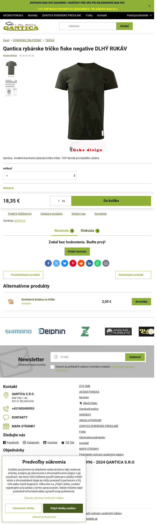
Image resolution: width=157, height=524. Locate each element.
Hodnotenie (10, 55)
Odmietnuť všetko (23, 508)
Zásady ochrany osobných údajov (102, 513)
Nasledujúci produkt (131, 274)
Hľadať (124, 26)
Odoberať (135, 357)
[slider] (26, 55)
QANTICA (19, 220)
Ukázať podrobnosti (44, 516)
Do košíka (111, 201)
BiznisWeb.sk (89, 518)
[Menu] (149, 26)
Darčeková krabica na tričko (38, 299)
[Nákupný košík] (140, 26)
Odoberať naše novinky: (32, 364)
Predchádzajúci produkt (25, 274)
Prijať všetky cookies (63, 508)
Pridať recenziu (77, 251)
